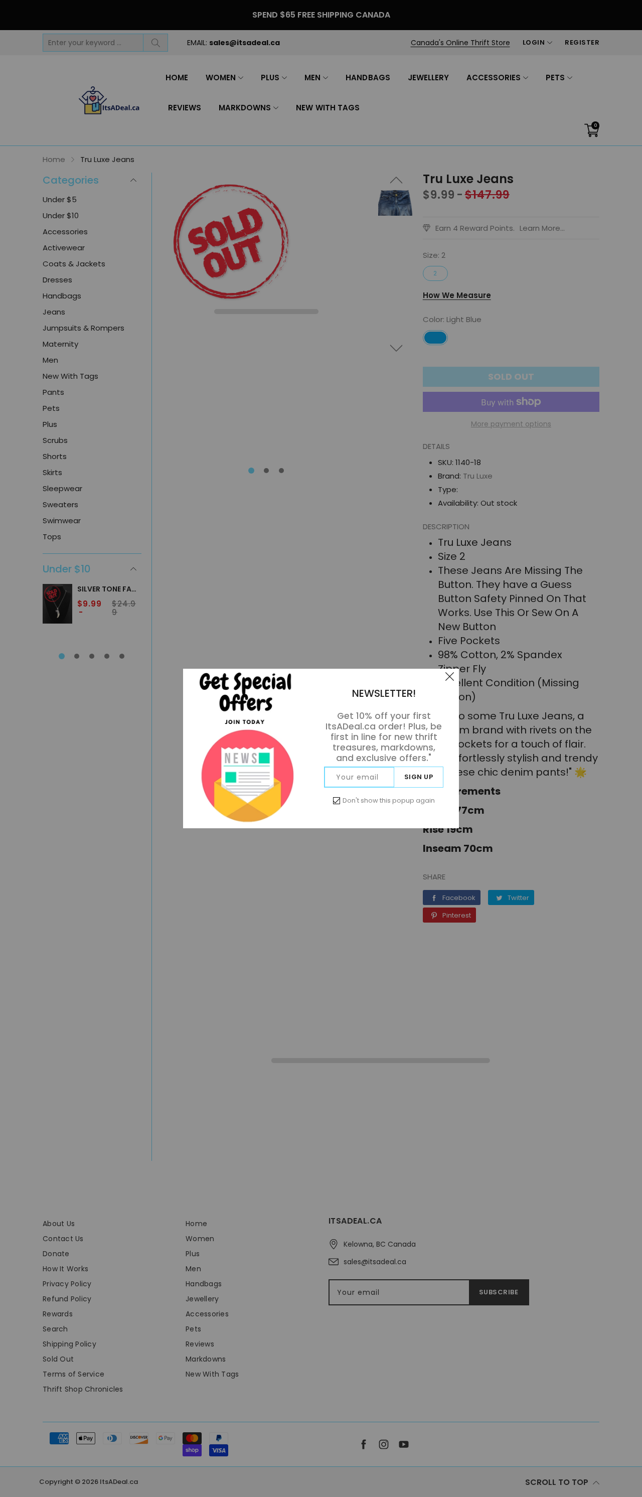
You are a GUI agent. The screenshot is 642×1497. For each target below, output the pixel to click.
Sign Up (418, 777)
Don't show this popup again (389, 800)
